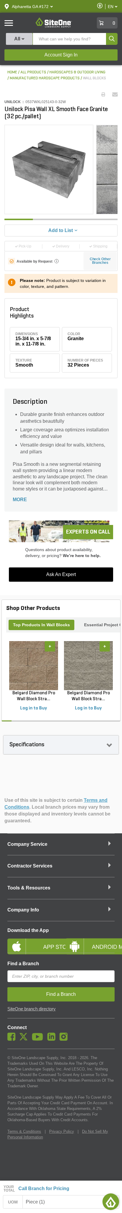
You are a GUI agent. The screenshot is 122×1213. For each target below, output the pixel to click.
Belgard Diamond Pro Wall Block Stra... (33, 696)
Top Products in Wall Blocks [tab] (41, 624)
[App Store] (32, 941)
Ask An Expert (61, 574)
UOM (13, 1202)
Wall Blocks (94, 78)
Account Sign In (61, 54)
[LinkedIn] (52, 1039)
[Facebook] (12, 1039)
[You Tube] (39, 1039)
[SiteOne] (53, 26)
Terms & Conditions (24, 1131)
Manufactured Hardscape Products (45, 78)
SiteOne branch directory (31, 1009)
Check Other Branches (100, 261)
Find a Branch (23, 963)
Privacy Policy (61, 1131)
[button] (30, 6)
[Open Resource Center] (110, 1201)
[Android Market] (90, 941)
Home (12, 72)
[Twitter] (25, 1039)
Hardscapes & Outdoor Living (77, 72)
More (20, 499)
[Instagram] (65, 1039)
